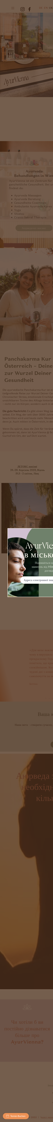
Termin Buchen (17, 1116)
